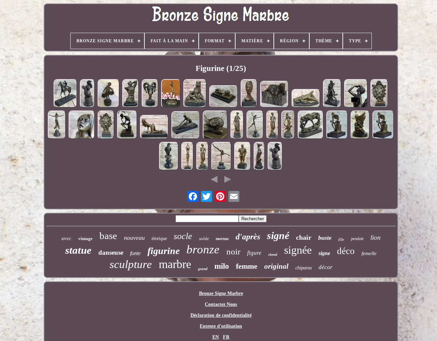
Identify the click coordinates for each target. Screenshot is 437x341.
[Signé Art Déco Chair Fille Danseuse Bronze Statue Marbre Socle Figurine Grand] (170, 94)
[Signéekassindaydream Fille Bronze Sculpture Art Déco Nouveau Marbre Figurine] (288, 125)
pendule (357, 238)
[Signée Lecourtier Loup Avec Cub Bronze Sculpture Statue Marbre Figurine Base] (310, 125)
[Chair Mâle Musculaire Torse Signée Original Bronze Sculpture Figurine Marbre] (131, 94)
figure (254, 253)
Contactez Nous (221, 304)
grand (203, 269)
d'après (248, 236)
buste (325, 237)
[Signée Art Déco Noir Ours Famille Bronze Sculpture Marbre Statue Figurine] (195, 94)
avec (66, 238)
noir (233, 251)
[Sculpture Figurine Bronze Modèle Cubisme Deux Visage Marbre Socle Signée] (249, 94)
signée (298, 250)
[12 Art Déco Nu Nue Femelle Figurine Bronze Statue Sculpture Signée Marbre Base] (224, 97)
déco (346, 251)
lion (375, 237)
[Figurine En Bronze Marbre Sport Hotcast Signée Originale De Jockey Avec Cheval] (65, 94)
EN (215, 337)
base (108, 235)
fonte (135, 253)
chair (303, 237)
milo (221, 266)
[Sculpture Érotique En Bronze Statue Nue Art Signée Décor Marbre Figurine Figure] (154, 127)
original (276, 266)
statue (78, 250)
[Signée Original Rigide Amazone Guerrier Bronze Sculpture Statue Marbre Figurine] (332, 94)
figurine (163, 251)
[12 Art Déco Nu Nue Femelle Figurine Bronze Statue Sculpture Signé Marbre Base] (215, 125)
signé (278, 235)
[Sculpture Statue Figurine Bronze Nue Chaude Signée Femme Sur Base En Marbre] (306, 98)
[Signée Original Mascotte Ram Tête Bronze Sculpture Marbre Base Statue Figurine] (150, 94)
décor (326, 267)
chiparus (303, 267)
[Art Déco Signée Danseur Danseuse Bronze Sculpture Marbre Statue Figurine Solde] (187, 157)
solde (204, 238)
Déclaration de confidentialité (221, 315)
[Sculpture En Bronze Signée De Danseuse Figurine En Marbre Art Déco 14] (221, 157)
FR (226, 337)
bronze (203, 249)
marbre (175, 264)
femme (246, 266)
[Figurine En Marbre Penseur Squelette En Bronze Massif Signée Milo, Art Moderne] (127, 125)
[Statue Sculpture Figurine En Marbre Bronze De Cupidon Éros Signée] (360, 125)
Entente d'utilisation (221, 326)
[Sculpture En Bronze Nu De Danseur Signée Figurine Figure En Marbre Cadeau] (255, 125)
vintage (85, 238)
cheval (272, 254)
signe (324, 253)
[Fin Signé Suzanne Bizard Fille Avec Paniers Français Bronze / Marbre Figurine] (108, 94)
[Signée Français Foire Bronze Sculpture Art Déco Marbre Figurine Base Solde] (237, 125)
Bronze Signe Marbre (221, 293)
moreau (222, 238)
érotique (159, 238)
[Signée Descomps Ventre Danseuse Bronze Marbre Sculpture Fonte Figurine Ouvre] (57, 125)
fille (341, 239)
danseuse (110, 252)
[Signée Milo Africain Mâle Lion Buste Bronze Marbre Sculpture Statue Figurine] (379, 94)
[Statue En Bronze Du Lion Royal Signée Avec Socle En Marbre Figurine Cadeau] (106, 125)
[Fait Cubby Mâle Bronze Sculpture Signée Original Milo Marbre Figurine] (243, 157)
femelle (369, 253)
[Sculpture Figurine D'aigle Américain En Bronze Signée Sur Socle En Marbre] (168, 157)
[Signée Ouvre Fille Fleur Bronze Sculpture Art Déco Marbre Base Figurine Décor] (272, 125)
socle (183, 236)
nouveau (134, 237)
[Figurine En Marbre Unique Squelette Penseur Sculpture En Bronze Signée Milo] (337, 125)
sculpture (131, 264)
